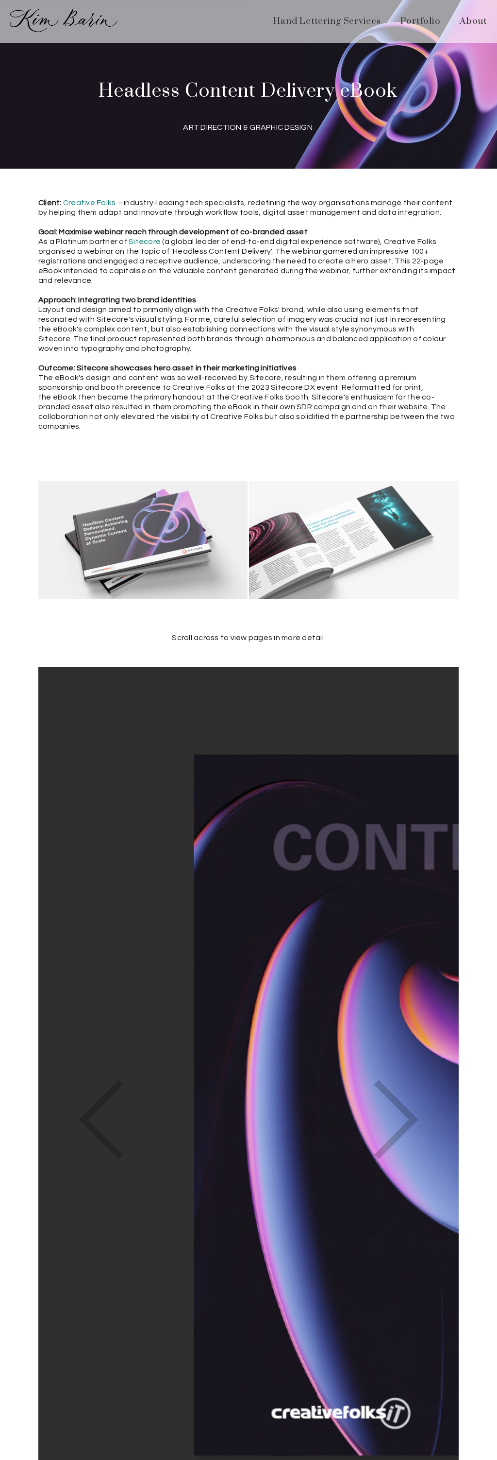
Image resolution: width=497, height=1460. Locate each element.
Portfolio (420, 21)
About (473, 21)
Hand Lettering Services (327, 21)
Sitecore (145, 241)
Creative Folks (89, 203)
